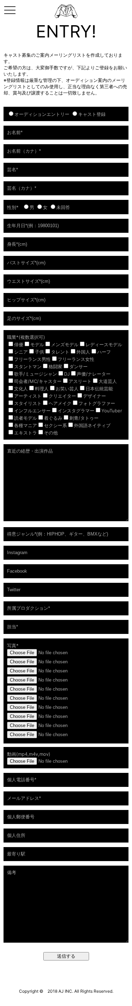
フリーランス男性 (32, 359)
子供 (39, 352)
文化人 (21, 388)
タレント (60, 352)
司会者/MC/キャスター (38, 381)
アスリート (80, 381)
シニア (21, 352)
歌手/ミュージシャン (35, 374)
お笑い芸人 (67, 388)
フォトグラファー (96, 403)
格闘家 (55, 366)
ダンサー (78, 366)
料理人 (42, 388)
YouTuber (111, 410)
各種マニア (25, 425)
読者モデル (25, 418)
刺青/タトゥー (84, 418)
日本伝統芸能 (99, 388)
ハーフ (104, 352)
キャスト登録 (92, 114)
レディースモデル (104, 344)
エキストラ (25, 432)
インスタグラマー (76, 410)
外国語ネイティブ (92, 425)
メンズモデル (64, 344)
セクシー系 (55, 425)
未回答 (63, 207)
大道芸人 (108, 381)
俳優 (18, 344)
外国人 (83, 352)
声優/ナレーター (94, 374)
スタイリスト (28, 403)
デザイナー (94, 396)
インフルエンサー (32, 410)
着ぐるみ (53, 418)
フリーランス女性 (76, 359)
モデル (37, 344)
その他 (51, 432)
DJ (67, 374)
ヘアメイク (60, 403)
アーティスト (28, 396)
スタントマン (28, 366)
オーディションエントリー (41, 114)
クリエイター (62, 396)
